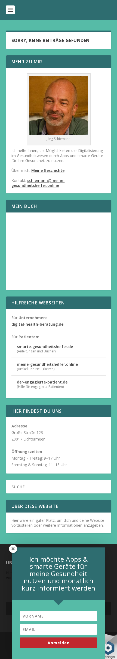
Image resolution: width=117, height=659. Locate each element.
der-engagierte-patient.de (42, 382)
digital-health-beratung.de (37, 324)
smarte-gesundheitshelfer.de (45, 346)
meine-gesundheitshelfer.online (47, 364)
